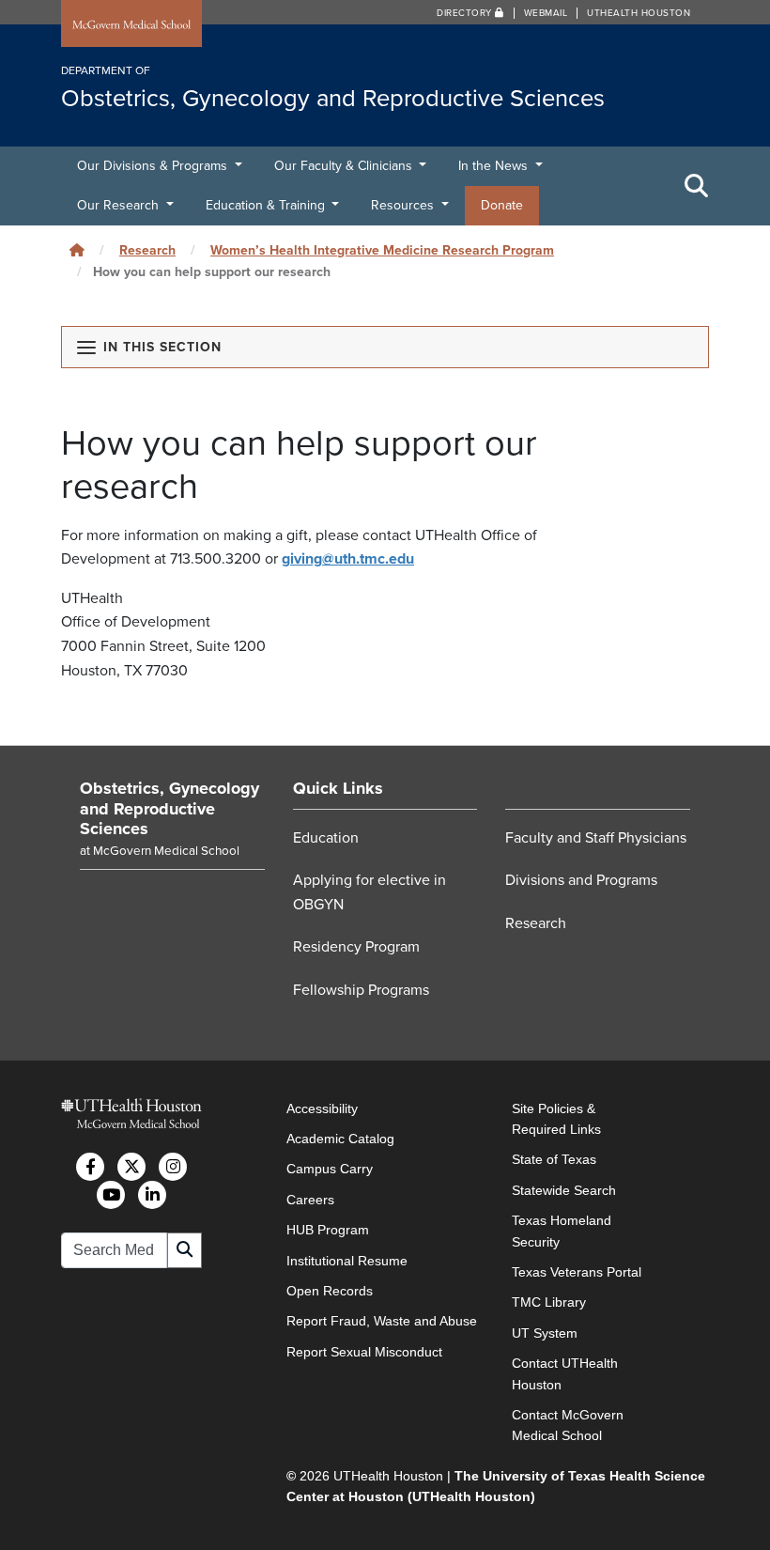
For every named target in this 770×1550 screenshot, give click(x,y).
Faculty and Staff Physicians (595, 838)
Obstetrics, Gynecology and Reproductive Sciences (169, 808)
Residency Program (356, 947)
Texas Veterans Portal (576, 1271)
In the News (494, 166)
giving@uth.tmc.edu (348, 559)
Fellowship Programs (361, 990)
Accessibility (322, 1108)
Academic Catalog (340, 1138)
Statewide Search (564, 1190)
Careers (310, 1199)
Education (326, 838)
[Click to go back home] (77, 250)
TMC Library (549, 1302)
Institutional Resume (347, 1260)
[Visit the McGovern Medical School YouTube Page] (111, 1195)
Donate (502, 205)
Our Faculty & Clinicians (345, 166)
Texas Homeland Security (561, 1230)
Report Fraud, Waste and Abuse (381, 1320)
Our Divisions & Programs (154, 166)
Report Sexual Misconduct (364, 1351)
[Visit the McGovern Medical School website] (131, 25)
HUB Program (327, 1229)
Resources (404, 205)
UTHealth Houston (638, 13)
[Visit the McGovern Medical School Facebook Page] (90, 1167)
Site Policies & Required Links (556, 1119)
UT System (545, 1333)
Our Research (119, 205)
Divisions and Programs (581, 880)
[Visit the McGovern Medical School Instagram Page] (173, 1167)
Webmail (546, 13)
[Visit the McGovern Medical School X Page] (131, 1167)
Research (147, 250)
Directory (466, 13)
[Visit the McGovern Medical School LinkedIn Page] (152, 1195)
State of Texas (554, 1159)
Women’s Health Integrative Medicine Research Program (382, 250)
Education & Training (267, 205)
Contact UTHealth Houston (565, 1373)
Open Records (329, 1290)
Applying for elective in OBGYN (369, 892)
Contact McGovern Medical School (568, 1425)
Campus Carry (329, 1168)
